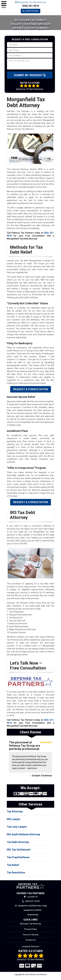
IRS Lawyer (13, 819)
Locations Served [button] (30, 946)
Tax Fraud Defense (18, 857)
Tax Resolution (16, 872)
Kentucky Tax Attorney (30, 924)
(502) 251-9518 (30, 5)
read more (32, 768)
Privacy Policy (30, 929)
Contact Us (30, 940)
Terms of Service (30, 934)
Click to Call (32, 11)
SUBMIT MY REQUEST (28, 75)
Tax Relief (13, 864)
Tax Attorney (15, 811)
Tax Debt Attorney (18, 842)
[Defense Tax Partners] (30, 886)
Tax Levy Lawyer (17, 826)
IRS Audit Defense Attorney (23, 834)
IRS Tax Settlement (18, 849)
